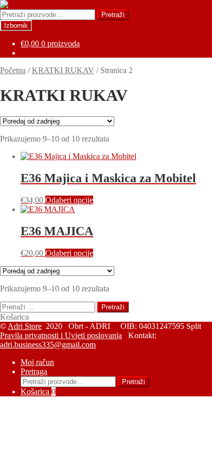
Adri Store (25, 326)
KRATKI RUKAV (63, 70)
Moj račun (37, 362)
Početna (13, 70)
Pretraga (34, 371)
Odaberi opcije (69, 200)
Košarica (38, 391)
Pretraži (113, 15)
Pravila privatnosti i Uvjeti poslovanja (61, 335)
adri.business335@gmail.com (48, 344)
